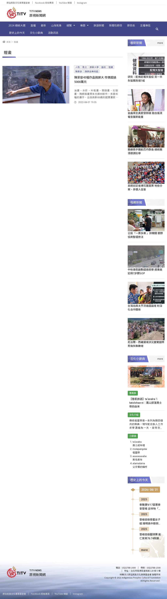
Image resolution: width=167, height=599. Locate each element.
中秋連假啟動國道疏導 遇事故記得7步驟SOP (145, 271)
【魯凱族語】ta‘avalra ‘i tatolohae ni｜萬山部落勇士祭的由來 (145, 402)
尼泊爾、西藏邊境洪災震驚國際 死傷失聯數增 (146, 344)
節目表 (131, 25)
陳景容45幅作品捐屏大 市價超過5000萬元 (95, 79)
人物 (77, 67)
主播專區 (145, 25)
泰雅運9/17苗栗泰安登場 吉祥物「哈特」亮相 (150, 507)
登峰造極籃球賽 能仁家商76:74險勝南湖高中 (150, 536)
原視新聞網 (37, 15)
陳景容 (78, 71)
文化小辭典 (36, 33)
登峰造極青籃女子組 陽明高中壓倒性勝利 (150, 522)
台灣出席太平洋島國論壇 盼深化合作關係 (145, 307)
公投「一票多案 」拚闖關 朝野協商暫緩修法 (145, 235)
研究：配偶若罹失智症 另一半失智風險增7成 (145, 78)
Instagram (82, 2)
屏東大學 (94, 67)
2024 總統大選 (16, 25)
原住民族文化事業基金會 (18, 2)
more (144, 550)
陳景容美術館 (91, 71)
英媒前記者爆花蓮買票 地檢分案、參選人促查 (145, 187)
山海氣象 (56, 25)
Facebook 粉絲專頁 (44, 2)
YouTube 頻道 (65, 2)
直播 (33, 25)
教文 (84, 67)
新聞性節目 (115, 25)
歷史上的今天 (17, 33)
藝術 (103, 67)
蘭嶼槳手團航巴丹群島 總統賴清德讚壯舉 (145, 151)
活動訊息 (53, 33)
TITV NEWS (35, 11)
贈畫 (110, 67)
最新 (43, 25)
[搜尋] (157, 28)
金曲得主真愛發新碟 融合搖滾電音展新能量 (145, 115)
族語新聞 (99, 25)
